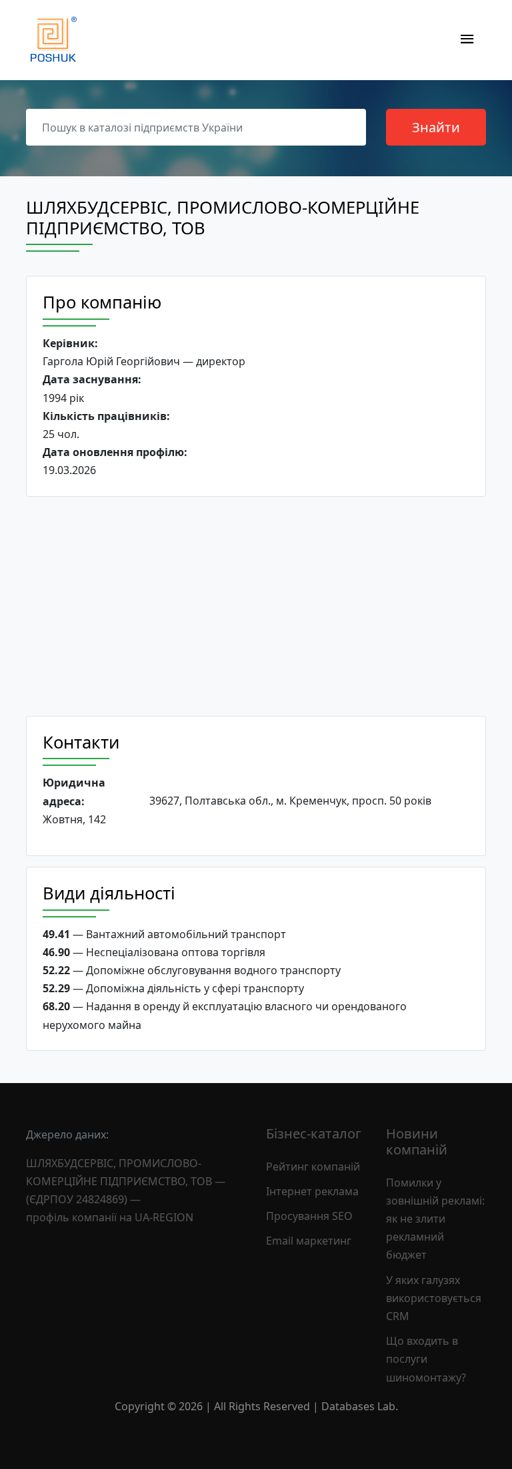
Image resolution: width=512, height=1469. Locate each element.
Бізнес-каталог (313, 1133)
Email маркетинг (308, 1240)
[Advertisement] (256, 606)
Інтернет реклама (312, 1191)
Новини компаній (416, 1141)
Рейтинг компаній (313, 1166)
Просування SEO (309, 1216)
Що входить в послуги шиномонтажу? (426, 1358)
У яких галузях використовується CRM (433, 1298)
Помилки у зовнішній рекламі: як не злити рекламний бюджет (435, 1219)
